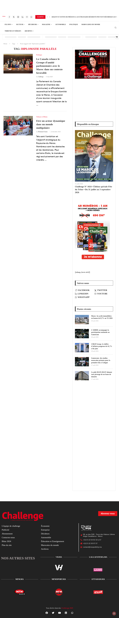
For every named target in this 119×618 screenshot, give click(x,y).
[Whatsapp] (31, 17)
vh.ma (59, 557)
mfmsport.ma (59, 579)
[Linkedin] (22, 17)
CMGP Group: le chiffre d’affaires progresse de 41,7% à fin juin (101, 346)
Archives (45, 549)
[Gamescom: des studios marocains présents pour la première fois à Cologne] (82, 361)
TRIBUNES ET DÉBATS (13, 31)
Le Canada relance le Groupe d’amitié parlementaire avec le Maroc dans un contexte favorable (49, 66)
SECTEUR (19, 24)
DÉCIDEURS (32, 24)
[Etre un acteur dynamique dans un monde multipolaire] (18, 125)
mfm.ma (19, 579)
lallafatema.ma (98, 557)
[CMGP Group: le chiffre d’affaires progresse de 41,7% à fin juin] (82, 347)
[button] (47, 17)
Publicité (5, 530)
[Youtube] (27, 17)
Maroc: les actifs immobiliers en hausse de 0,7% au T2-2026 (101, 317)
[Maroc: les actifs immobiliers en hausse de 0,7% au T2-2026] (82, 319)
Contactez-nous (8, 537)
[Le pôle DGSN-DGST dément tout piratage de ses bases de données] (82, 375)
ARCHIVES (28, 31)
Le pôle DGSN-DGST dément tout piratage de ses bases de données (101, 374)
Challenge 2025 (67, 608)
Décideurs (45, 534)
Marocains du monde (50, 545)
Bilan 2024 (6, 541)
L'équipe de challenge (11, 526)
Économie (45, 526)
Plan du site (7, 545)
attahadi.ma (98, 579)
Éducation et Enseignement (52, 541)
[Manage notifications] (114, 613)
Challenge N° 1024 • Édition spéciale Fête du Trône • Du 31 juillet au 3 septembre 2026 (93, 189)
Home (5, 44)
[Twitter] (13, 17)
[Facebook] (9, 17)
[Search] (115, 28)
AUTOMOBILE (60, 24)
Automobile (46, 537)
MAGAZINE (46, 24)
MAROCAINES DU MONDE (90, 24)
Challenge (40, 77)
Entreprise (45, 530)
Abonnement (7, 534)
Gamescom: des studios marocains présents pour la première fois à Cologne (100, 360)
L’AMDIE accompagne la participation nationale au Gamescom (100, 332)
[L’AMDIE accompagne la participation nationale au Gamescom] (82, 333)
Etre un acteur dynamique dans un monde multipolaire (50, 124)
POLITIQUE (73, 24)
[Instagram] (18, 17)
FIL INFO (8, 24)
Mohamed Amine (43, 132)
